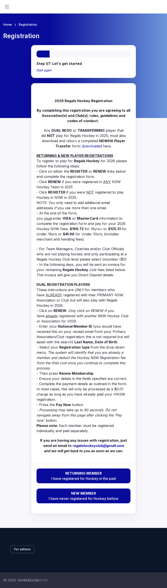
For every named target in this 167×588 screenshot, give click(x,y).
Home (7, 24)
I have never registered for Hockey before (83, 496)
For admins (22, 549)
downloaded (92, 146)
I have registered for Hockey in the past (83, 476)
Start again (44, 70)
